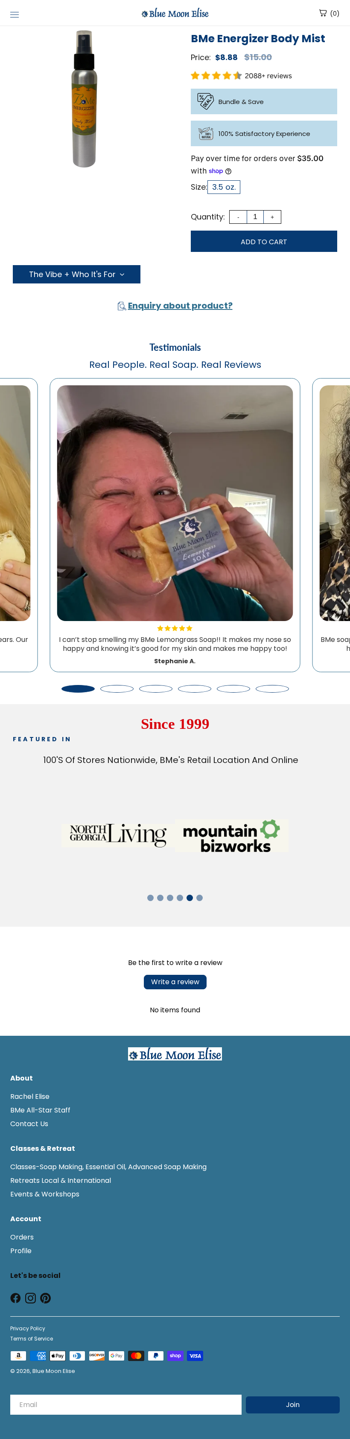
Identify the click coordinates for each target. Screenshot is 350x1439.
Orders (22, 1237)
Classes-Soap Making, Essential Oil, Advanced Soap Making (108, 1167)
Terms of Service (31, 1338)
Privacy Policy (27, 1328)
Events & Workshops (44, 1194)
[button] (78, 689)
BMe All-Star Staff (40, 1110)
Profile (21, 1251)
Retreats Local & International (60, 1180)
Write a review (175, 982)
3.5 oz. (224, 187)
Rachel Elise (30, 1096)
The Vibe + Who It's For (72, 274)
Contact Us (29, 1124)
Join (293, 1405)
